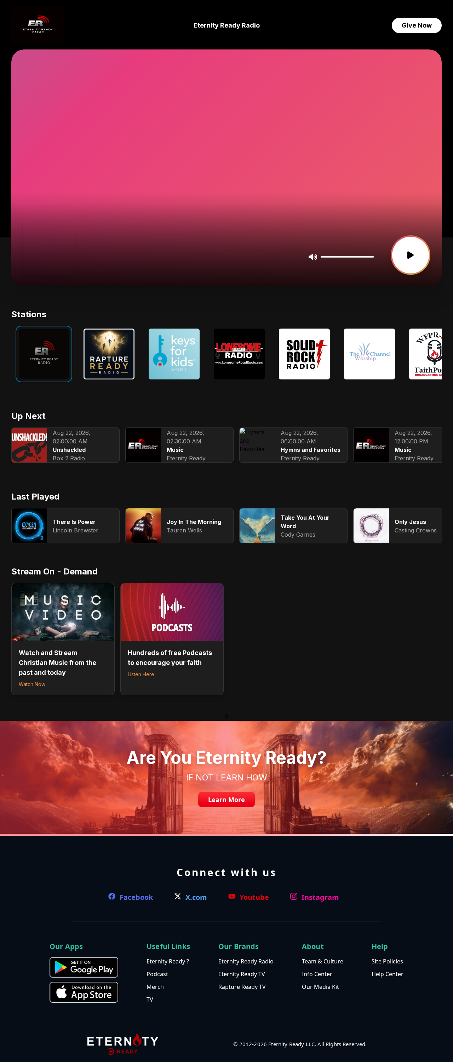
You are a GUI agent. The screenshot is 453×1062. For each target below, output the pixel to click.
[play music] (410, 255)
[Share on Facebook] (32, 258)
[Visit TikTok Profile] (43, 258)
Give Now (417, 25)
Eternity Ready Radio (227, 25)
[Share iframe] (66, 257)
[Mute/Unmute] (313, 257)
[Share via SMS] (54, 258)
